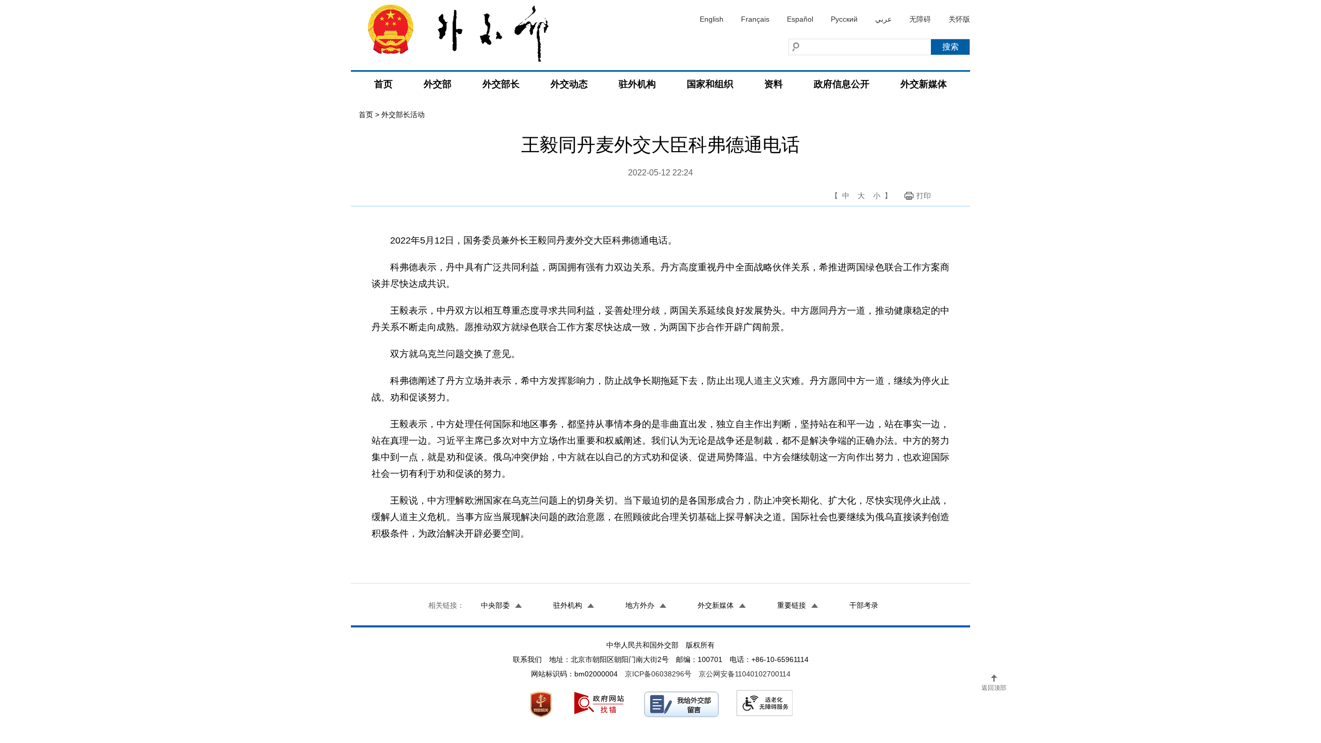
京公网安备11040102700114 (745, 674)
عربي (883, 19)
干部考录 (863, 605)
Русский (844, 19)
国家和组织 (710, 84)
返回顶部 (993, 687)
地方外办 (639, 605)
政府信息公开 (841, 84)
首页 (383, 84)
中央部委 (495, 605)
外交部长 (501, 84)
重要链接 (791, 605)
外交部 (438, 84)
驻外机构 (637, 84)
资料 (773, 84)
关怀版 (959, 19)
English (711, 19)
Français (755, 19)
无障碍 (920, 19)
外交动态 (569, 84)
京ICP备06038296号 (658, 674)
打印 (923, 195)
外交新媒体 (923, 84)
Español (800, 19)
